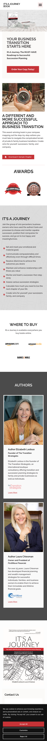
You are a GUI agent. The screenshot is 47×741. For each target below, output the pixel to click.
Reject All (23, 736)
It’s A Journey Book (11, 5)
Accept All (23, 724)
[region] (23, 722)
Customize (23, 730)
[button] (40, 4)
